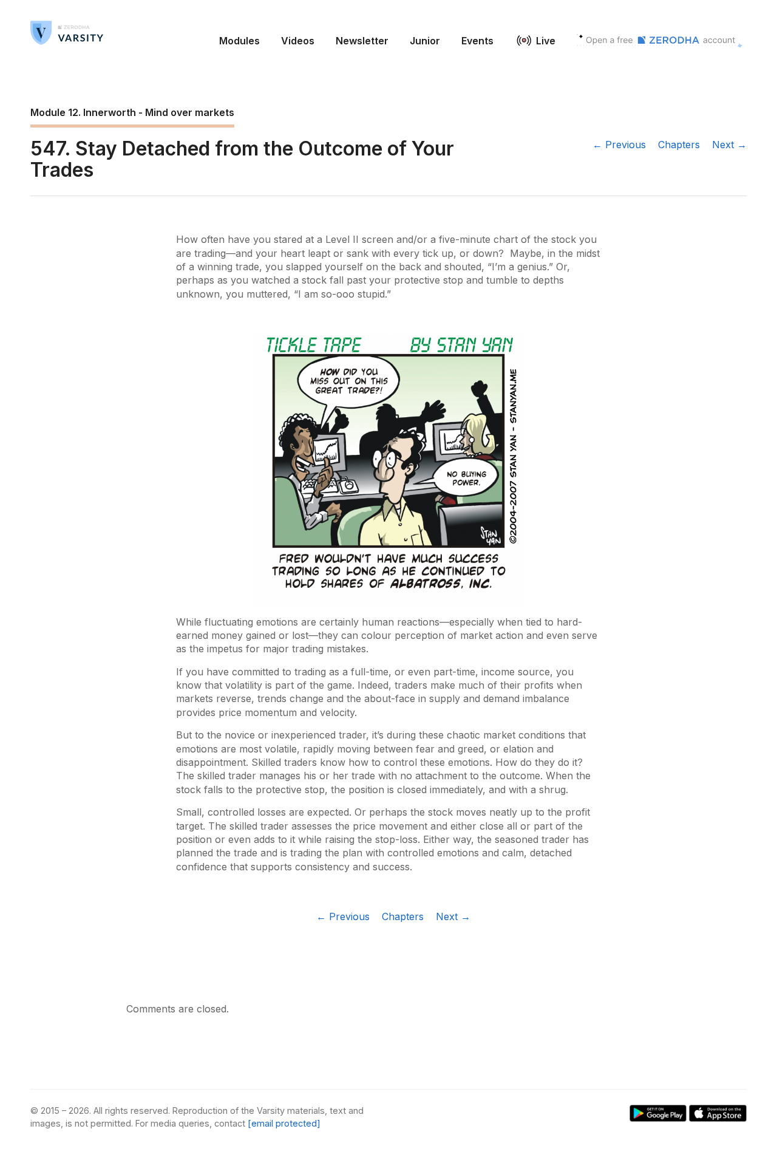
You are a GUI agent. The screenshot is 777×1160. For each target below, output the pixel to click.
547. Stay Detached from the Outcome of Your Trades (242, 159)
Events (477, 41)
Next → (729, 144)
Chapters (679, 144)
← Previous (619, 144)
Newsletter (362, 41)
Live (545, 41)
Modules (239, 41)
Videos (297, 41)
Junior (425, 41)
